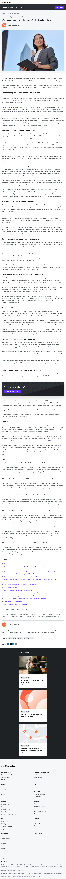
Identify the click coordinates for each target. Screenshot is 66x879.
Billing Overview (5, 821)
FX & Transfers (5, 780)
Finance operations (28, 638)
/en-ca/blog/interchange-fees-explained (16, 604)
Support (36, 831)
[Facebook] (1, 861)
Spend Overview (5, 787)
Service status (37, 836)
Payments (3, 843)
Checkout (3, 806)
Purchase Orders (5, 797)
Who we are (37, 803)
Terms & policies (38, 808)
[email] (16, 644)
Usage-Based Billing (6, 829)
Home (3, 13)
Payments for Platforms (40, 780)
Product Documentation (40, 794)
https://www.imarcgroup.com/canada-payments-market (20, 576)
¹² (17, 405)
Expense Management (7, 792)
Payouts (3, 848)
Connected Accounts (6, 838)
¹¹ (35, 376)
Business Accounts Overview (8, 775)
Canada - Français (24, 609)
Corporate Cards (5, 789)
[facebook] (8, 644)
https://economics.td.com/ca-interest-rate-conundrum (20, 564)
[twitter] (11, 644)
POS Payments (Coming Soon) (8, 814)
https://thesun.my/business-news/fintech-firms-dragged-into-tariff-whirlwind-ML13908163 (30, 593)
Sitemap (22, 859)
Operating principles (39, 806)
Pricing (35, 787)
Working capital (15, 13)
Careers (36, 814)
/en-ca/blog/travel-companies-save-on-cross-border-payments (22, 596)
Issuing (3, 851)
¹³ (32, 414)
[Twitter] (4, 861)
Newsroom (36, 826)
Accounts (3, 841)
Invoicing (3, 824)
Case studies (37, 823)
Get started (59, 7)
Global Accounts (5, 777)
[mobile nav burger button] (62, 2)
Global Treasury (38, 777)
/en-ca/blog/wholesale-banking (13, 601)
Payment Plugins (5, 809)
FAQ (35, 828)
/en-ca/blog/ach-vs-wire (11, 587)
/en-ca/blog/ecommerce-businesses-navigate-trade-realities (21, 584)
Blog (8, 13)
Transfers (20, 638)
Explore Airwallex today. (12, 391)
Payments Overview (6, 804)
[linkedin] (13, 644)
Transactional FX (5, 846)
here (39, 876)
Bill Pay (3, 794)
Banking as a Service (39, 775)
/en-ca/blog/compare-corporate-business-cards (18, 590)
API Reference (37, 796)
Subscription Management (8, 826)
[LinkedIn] (6, 861)
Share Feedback (38, 833)
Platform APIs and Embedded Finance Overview (13, 836)
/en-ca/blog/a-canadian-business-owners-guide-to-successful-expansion (25, 598)
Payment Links (5, 811)
